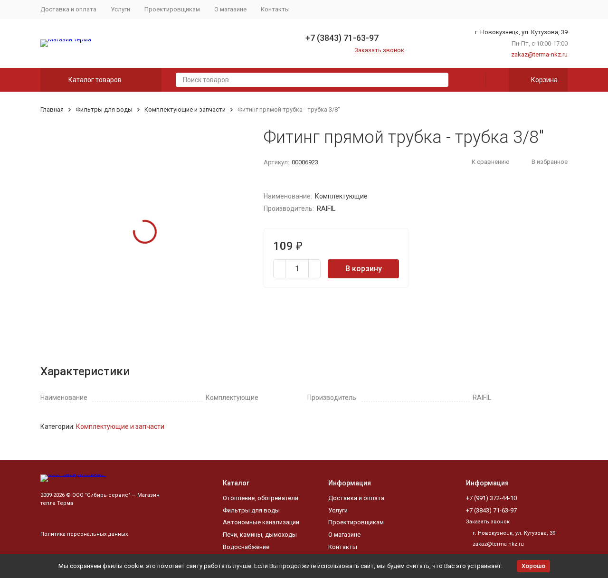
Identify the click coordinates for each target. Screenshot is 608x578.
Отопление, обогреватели (260, 498)
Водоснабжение (246, 546)
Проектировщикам (172, 9)
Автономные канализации (261, 522)
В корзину (363, 268)
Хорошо (533, 565)
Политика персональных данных (84, 534)
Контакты (275, 9)
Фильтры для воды (104, 109)
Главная (52, 109)
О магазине (230, 9)
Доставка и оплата (68, 9)
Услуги (120, 9)
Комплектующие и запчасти (185, 109)
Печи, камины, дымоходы (260, 534)
